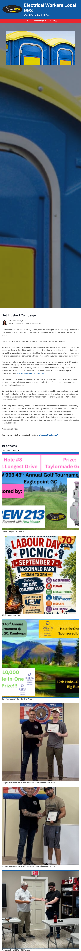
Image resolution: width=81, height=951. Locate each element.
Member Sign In (39, 21)
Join (26, 21)
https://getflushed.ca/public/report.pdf (33, 373)
